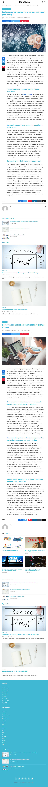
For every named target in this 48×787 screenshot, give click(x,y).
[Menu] (3, 2)
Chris (7, 17)
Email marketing (5, 718)
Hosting (3, 722)
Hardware (4, 720)
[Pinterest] (3, 67)
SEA (3, 744)
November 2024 (5, 690)
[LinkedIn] (3, 64)
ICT (3, 724)
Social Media (4, 736)
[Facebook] (3, 58)
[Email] (3, 69)
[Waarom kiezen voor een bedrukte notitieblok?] (5, 229)
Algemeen (4, 710)
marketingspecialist (19, 368)
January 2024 (5, 698)
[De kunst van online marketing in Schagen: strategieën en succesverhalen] (12, 561)
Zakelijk (4, 307)
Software (4, 738)
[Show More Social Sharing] (30, 21)
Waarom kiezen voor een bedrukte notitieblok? (20, 228)
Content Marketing (6, 714)
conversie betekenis (27, 94)
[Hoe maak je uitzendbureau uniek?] (5, 236)
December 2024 (5, 688)
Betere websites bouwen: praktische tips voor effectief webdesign (24, 221)
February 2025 (5, 686)
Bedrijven (4, 712)
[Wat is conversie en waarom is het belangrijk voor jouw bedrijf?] (24, 38)
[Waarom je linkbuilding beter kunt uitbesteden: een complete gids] (35, 561)
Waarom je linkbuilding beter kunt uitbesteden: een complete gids (33, 569)
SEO (3, 732)
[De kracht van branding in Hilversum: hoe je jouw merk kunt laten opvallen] (35, 542)
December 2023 (5, 700)
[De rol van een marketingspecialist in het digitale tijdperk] (24, 351)
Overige (4, 730)
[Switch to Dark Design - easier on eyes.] (42, 2)
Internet (3, 726)
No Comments (20, 17)
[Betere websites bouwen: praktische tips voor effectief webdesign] (5, 223)
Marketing (5, 321)
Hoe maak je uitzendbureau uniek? (17, 235)
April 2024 (4, 696)
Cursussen (4, 716)
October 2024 (5, 692)
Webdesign (4, 270)
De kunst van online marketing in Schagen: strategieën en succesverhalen (12, 569)
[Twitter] (3, 61)
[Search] (44, 2)
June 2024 (4, 694)
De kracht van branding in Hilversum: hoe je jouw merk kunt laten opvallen (35, 550)
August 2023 (4, 702)
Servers (3, 734)
